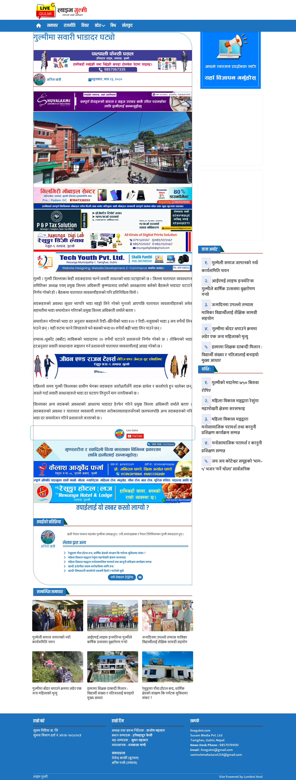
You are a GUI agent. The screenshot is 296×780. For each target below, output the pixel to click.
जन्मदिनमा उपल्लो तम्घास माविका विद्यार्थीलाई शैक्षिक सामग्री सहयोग (164, 640)
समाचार (52, 25)
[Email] (140, 577)
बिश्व (113, 25)
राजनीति (69, 25)
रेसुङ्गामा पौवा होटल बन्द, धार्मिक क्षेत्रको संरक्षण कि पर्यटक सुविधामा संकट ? (107, 553)
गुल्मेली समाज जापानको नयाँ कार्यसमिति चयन (51, 640)
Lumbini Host (253, 777)
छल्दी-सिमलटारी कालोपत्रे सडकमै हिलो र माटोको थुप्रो (96, 571)
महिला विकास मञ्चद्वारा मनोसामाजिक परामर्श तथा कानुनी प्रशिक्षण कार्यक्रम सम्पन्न (110, 562)
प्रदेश (98, 25)
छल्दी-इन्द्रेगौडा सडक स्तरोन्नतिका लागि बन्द (91, 566)
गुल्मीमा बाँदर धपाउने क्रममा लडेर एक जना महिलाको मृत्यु (57, 691)
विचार (85, 25)
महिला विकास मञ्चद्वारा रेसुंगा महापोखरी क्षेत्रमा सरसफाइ (97, 557)
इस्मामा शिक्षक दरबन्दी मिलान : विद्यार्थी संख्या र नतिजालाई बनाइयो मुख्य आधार (110, 694)
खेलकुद (127, 25)
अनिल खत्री (48, 546)
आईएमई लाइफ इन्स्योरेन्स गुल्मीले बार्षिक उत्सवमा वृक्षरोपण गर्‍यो (109, 640)
